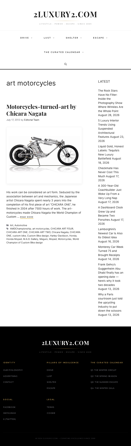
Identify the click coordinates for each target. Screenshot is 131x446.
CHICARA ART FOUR (62, 228)
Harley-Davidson (59, 235)
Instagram (9, 413)
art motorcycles (40, 228)
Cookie (51, 413)
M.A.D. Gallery (30, 239)
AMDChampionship (20, 228)
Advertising (10, 376)
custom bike (19, 235)
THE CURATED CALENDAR (62, 52)
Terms (50, 407)
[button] (32, 38)
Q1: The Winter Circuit (103, 370)
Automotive (21, 225)
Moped (53, 239)
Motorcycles (64, 239)
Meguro (43, 239)
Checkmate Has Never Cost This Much (108, 172)
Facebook (9, 407)
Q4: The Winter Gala (103, 388)
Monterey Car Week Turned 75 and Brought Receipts (110, 251)
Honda (73, 235)
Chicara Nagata (60, 232)
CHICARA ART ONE (17, 232)
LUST (47, 38)
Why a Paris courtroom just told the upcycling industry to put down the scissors (110, 302)
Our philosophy (13, 370)
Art (11, 225)
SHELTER (72, 38)
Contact (8, 382)
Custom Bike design (38, 235)
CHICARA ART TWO (39, 232)
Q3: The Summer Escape (104, 382)
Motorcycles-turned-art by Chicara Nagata (41, 110)
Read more (26, 217)
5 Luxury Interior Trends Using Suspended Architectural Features (108, 128)
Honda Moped (14, 239)
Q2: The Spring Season (104, 376)
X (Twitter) (9, 419)
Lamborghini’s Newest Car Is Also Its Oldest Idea (110, 233)
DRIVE (24, 38)
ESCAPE (98, 38)
